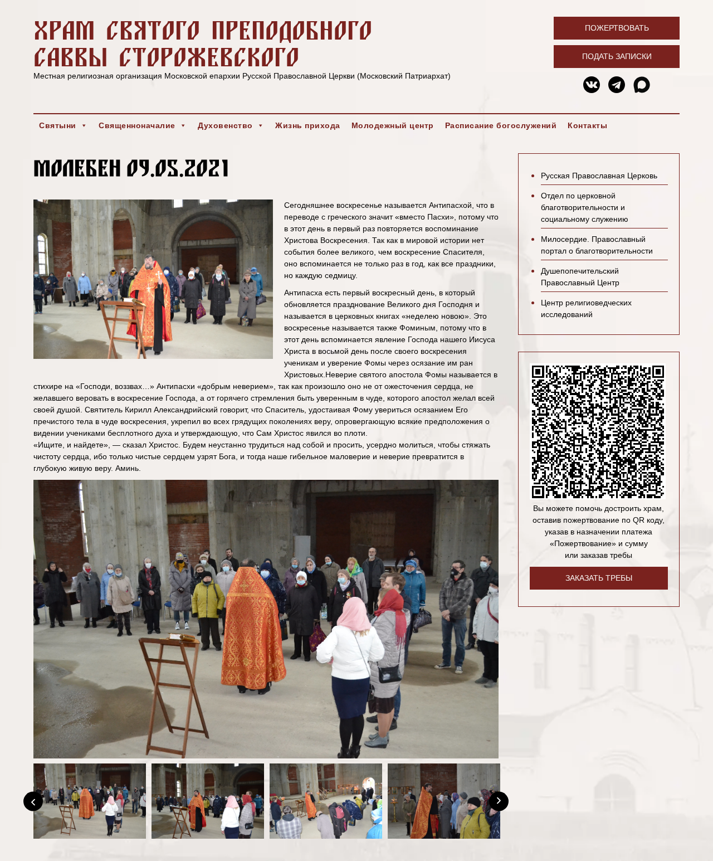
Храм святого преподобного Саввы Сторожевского (202, 43)
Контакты (587, 125)
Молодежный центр (392, 125)
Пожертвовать (617, 27)
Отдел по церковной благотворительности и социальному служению (584, 207)
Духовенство (225, 125)
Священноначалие (137, 125)
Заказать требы (598, 577)
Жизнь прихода (307, 125)
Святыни (57, 125)
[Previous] (33, 801)
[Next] (499, 801)
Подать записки (617, 56)
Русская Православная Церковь (599, 175)
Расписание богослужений (501, 125)
